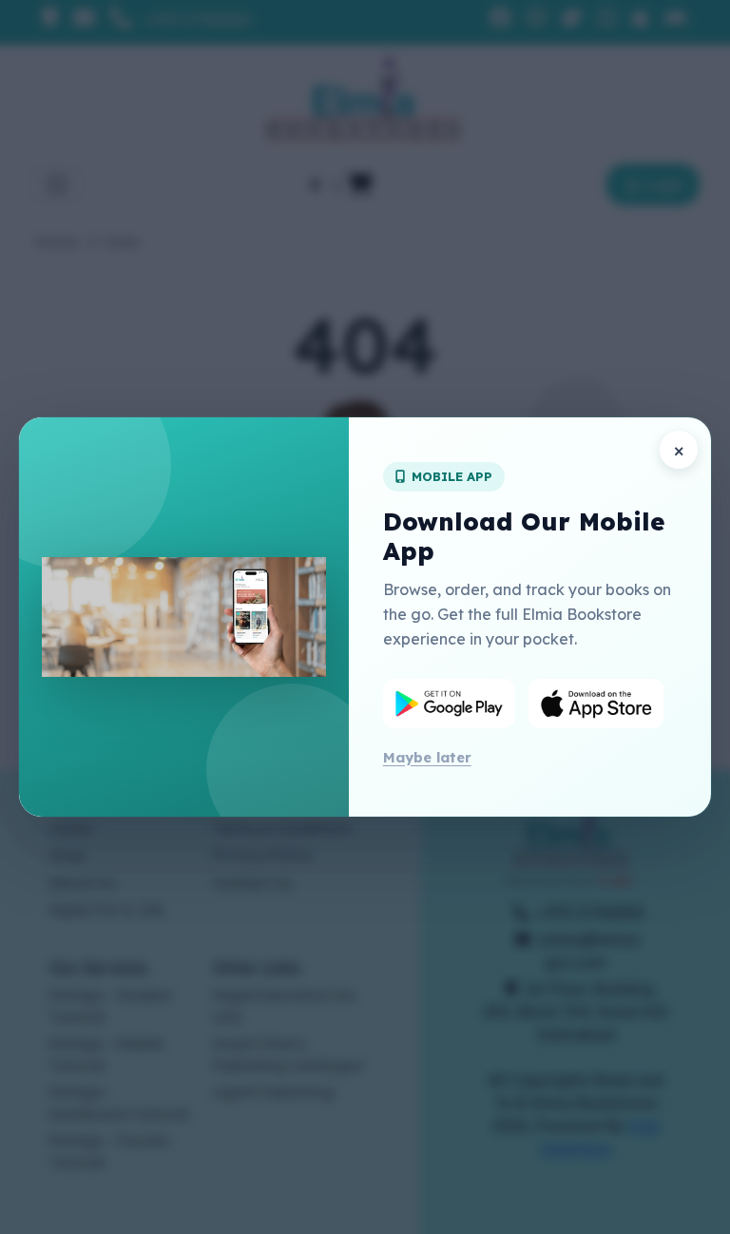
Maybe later (427, 757)
